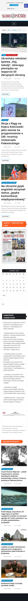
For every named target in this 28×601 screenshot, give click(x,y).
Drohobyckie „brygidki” (10, 387)
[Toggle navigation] (14, 23)
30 (23, 291)
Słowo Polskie (7, 78)
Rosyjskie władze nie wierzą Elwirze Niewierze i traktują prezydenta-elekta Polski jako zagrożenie (14, 335)
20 (13, 287)
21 (17, 287)
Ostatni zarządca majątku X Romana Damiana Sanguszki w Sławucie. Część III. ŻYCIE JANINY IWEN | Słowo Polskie (14, 391)
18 (6, 287)
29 (20, 291)
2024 (8, 30)
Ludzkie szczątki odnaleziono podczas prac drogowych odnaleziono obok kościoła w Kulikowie (13, 550)
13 (13, 284)
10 (3, 284)
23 (23, 287)
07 (19, 30)
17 (3, 287)
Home (4, 30)
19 (10, 287)
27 (13, 291)
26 (10, 291)
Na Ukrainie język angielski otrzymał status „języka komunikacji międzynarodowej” (13, 192)
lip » (3, 304)
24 (3, 291)
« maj (3, 295)
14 (17, 284)
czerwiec (14, 30)
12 (10, 284)
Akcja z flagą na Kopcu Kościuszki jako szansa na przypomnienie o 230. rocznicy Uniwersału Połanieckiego (12, 133)
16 (23, 284)
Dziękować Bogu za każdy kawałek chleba (11, 584)
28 (17, 291)
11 (6, 284)
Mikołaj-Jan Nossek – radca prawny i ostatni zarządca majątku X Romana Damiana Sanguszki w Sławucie (13, 400)
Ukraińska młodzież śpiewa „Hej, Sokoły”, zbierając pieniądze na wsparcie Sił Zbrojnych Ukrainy (14, 67)
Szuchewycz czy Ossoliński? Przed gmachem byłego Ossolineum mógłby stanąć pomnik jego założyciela (13, 376)
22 (20, 287)
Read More (5, 94)
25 (6, 291)
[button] (26, 6)
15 (20, 284)
